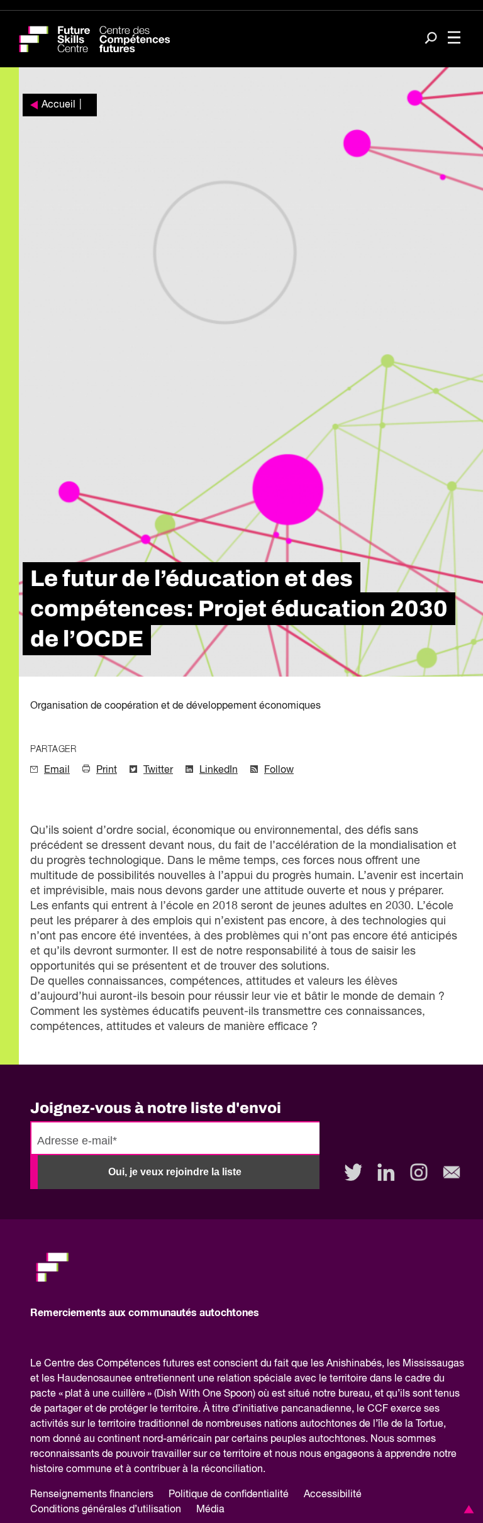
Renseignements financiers (91, 1495)
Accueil (58, 105)
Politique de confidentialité (229, 1495)
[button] (466, 1509)
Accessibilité (333, 1495)
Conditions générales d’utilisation (105, 1510)
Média (210, 1510)
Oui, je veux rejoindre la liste (175, 1171)
